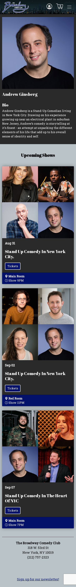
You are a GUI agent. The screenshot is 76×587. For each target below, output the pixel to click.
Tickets (12, 266)
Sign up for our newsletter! (38, 579)
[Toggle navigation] (69, 7)
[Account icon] (49, 6)
